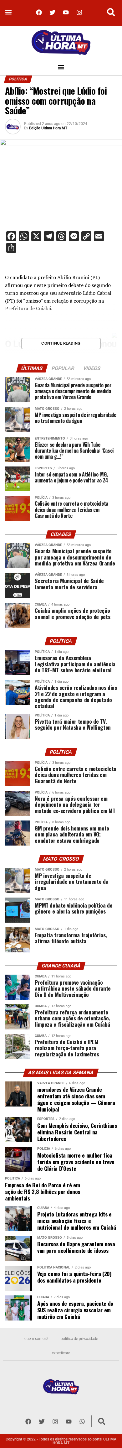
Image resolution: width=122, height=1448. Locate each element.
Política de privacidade (79, 1338)
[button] (8, 12)
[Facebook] (39, 12)
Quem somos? (36, 1338)
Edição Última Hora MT (48, 128)
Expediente (61, 1353)
